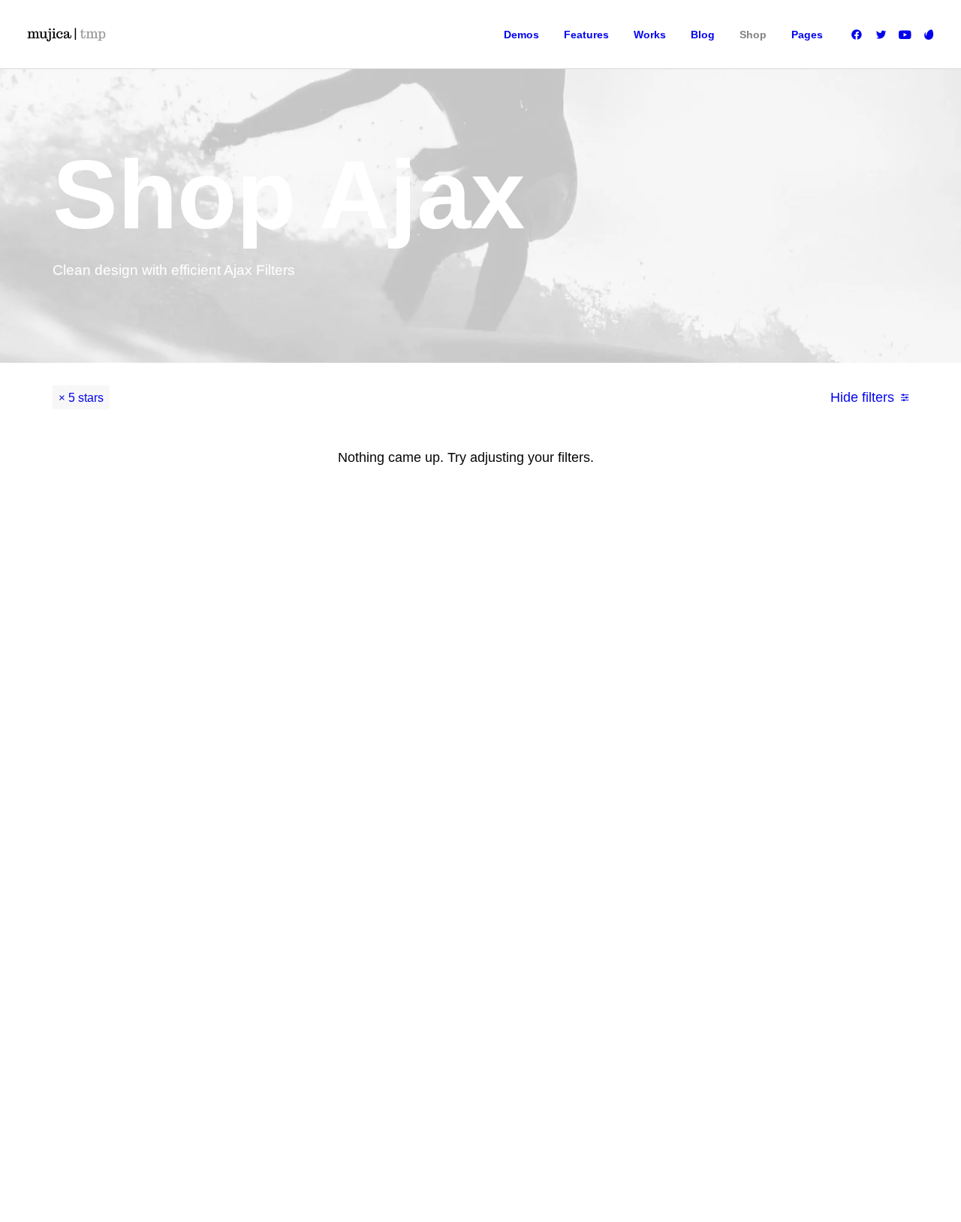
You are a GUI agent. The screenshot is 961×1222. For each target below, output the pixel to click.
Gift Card (438, 813)
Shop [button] (753, 35)
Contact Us (572, 791)
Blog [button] (703, 35)
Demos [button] (521, 35)
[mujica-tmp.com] (66, 34)
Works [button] (650, 35)
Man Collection (451, 723)
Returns (694, 723)
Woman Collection (458, 700)
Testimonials (575, 723)
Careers (566, 768)
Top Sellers (443, 836)
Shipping (696, 700)
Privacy (693, 768)
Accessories (445, 746)
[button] (859, 34)
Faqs (688, 678)
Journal (565, 746)
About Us (568, 678)
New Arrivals (445, 768)
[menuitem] (521, 34)
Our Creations (578, 700)
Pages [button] (807, 35)
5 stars (86, 397)
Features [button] (586, 35)
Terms (690, 746)
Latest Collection (454, 791)
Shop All (437, 678)
